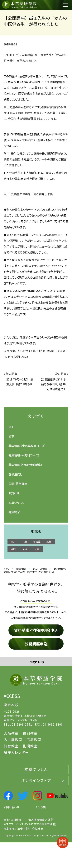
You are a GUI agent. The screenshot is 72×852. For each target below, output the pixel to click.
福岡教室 (30, 733)
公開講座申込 (36, 643)
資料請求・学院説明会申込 (36, 630)
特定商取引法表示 (15, 828)
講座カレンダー (16, 752)
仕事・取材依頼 (13, 819)
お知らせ (13, 493)
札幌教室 (30, 745)
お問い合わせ (11, 807)
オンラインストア (36, 780)
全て (11, 427)
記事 (11, 436)
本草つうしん (16, 503)
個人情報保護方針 (39, 819)
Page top (36, 661)
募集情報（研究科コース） (24, 455)
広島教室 (34, 739)
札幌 (37, 549)
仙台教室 (11, 745)
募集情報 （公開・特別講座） (25, 465)
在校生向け (15, 474)
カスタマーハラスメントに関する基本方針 (28, 824)
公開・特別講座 (17, 484)
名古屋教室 (13, 739)
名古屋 (37, 541)
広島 (48, 541)
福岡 (13, 549)
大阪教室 (11, 733)
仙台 (25, 549)
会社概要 (37, 828)
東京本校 (11, 704)
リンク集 (41, 807)
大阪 (25, 541)
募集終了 (14, 512)
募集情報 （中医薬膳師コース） (27, 446)
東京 (13, 541)
